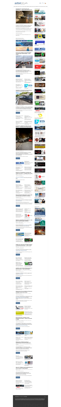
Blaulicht (44, 6)
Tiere (42, 6)
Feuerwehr (37, 6)
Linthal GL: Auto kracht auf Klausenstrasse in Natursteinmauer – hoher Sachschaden (24, 268)
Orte (22, 6)
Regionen (17, 6)
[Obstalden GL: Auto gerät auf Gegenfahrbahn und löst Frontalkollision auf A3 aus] (24, 98)
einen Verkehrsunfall (19, 200)
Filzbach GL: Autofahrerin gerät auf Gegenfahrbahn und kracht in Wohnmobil (23, 342)
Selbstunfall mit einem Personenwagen (22, 325)
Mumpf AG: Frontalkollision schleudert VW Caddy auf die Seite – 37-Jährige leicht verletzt (24, 173)
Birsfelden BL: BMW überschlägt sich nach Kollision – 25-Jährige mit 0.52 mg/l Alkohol (23, 126)
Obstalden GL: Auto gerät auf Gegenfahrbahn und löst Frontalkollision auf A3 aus (24, 91)
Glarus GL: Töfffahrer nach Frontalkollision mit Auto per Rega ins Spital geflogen (24, 368)
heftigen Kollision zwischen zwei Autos (21, 250)
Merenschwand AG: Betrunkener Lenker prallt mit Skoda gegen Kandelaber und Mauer (24, 195)
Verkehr (30, 6)
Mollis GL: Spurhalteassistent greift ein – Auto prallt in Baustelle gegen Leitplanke (24, 220)
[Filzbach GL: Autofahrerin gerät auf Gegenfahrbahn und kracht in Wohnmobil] (24, 344)
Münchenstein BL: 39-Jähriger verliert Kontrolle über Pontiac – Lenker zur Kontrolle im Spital (24, 318)
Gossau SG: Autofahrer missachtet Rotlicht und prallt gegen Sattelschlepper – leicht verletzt (23, 53)
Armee (41, 6)
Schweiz (14, 6)
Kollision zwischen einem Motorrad (20, 297)
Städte (20, 6)
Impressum (17, 396)
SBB (31, 6)
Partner (46, 6)
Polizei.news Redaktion (21, 105)
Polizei (34, 6)
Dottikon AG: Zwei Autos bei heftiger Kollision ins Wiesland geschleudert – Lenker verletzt (24, 245)
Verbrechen (28, 6)
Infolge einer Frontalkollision (20, 177)
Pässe (33, 6)
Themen (25, 6)
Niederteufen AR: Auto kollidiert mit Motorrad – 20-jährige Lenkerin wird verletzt (24, 292)
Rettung (39, 6)
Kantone (19, 6)
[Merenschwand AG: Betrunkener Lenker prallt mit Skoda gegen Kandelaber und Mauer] (24, 197)
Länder (24, 6)
